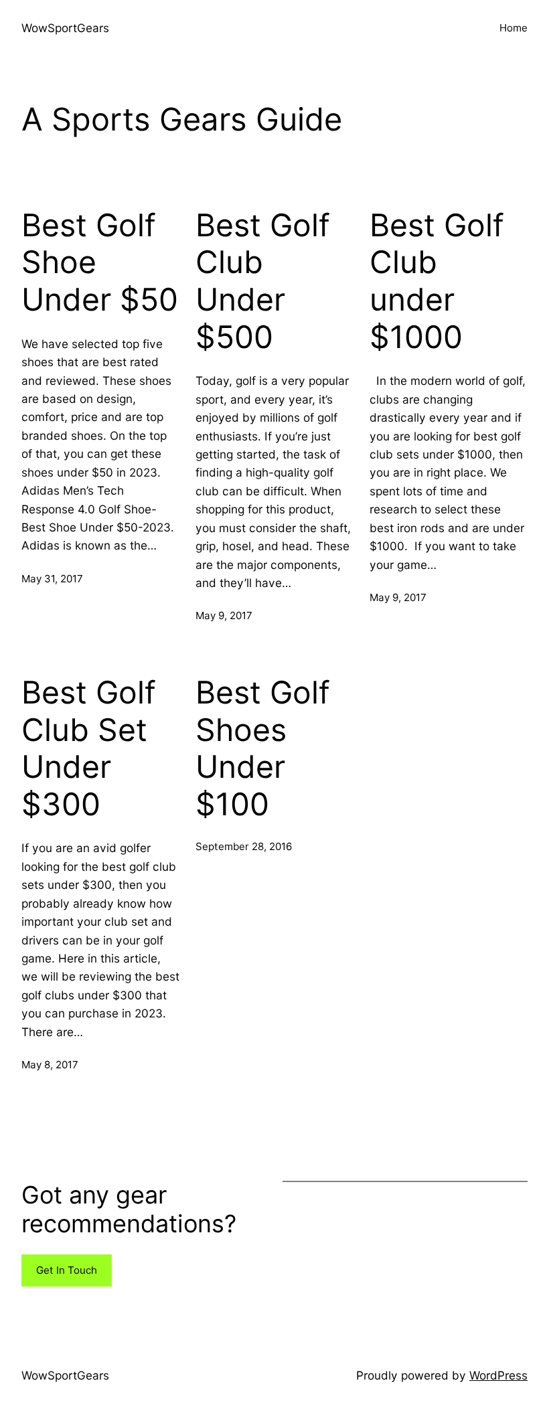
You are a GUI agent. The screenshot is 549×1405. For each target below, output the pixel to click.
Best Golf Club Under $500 (262, 281)
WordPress (498, 1375)
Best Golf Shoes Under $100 (262, 748)
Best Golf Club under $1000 (437, 281)
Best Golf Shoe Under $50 (99, 262)
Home (513, 27)
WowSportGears (65, 28)
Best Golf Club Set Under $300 (88, 748)
